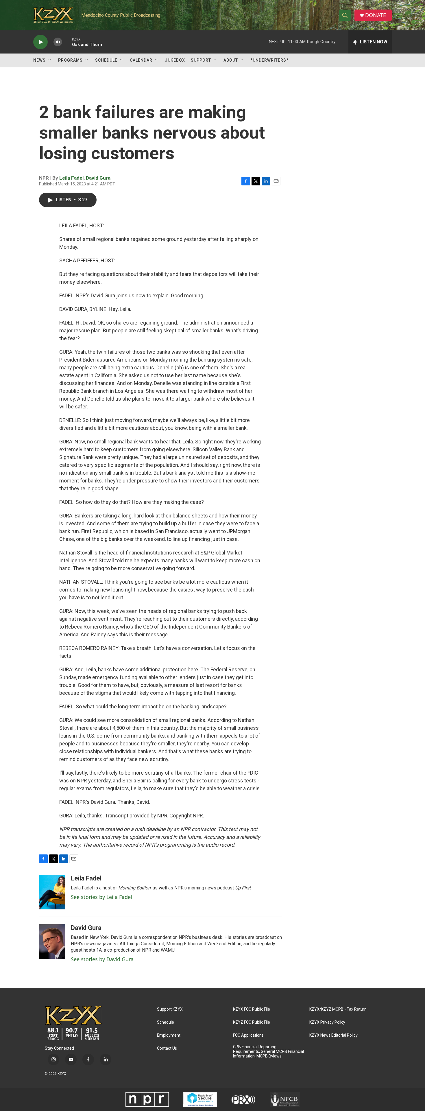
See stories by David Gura (102, 959)
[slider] (67, 42)
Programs (70, 60)
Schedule (106, 60)
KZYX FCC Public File (251, 1009)
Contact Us (167, 1048)
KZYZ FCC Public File (251, 1022)
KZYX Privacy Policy (327, 1022)
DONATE (375, 15)
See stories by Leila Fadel (101, 896)
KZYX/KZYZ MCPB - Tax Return (338, 1009)
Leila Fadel (71, 178)
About (230, 60)
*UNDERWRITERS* (269, 60)
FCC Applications (248, 1035)
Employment (168, 1035)
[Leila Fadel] (52, 892)
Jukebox (175, 60)
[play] (40, 42)
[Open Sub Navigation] (50, 60)
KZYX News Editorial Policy (333, 1035)
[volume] (58, 42)
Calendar (141, 60)
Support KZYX (170, 1009)
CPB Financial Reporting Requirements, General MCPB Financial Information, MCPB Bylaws (268, 1051)
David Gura (98, 178)
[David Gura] (52, 941)
